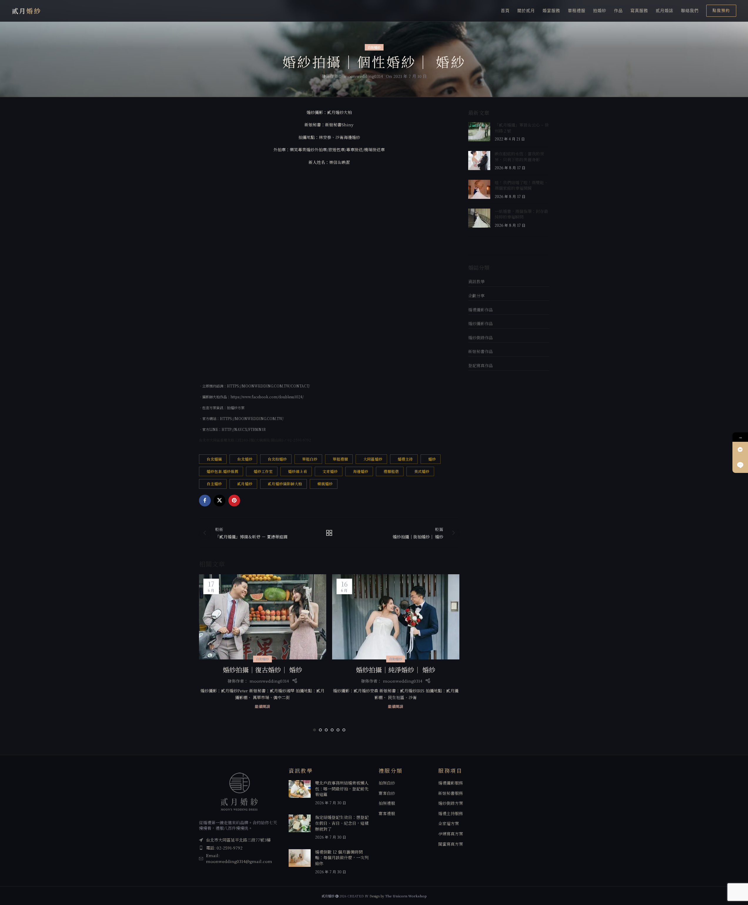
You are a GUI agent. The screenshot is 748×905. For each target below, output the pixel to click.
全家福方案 (448, 823)
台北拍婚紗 (277, 459)
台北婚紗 (244, 459)
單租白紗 (309, 459)
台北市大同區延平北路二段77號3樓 (238, 840)
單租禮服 (576, 10)
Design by (398, 896)
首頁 (505, 10)
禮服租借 (391, 471)
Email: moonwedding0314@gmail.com (239, 858)
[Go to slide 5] (338, 729)
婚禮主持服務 (450, 813)
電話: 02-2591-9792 (224, 848)
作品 (618, 10)
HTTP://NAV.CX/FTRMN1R (244, 429)
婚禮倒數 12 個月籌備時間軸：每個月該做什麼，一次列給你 (342, 857)
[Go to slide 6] (343, 729)
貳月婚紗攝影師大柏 (285, 483)
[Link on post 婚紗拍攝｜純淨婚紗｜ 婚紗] (395, 616)
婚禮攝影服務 (450, 783)
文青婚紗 (330, 471)
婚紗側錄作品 (480, 337)
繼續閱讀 (262, 706)
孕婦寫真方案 (450, 834)
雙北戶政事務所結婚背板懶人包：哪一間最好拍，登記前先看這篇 (342, 788)
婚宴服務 (551, 10)
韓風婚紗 (325, 483)
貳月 (26, 10)
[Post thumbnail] (479, 132)
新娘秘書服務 (450, 793)
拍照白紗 (387, 783)
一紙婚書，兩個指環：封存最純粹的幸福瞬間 (521, 214)
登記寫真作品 (480, 365)
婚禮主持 (405, 459)
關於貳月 (526, 10)
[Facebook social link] (205, 500)
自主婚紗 (214, 483)
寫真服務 (639, 10)
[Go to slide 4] (332, 729)
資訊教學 (476, 281)
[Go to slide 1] (314, 729)
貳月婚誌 (664, 10)
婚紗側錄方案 (450, 803)
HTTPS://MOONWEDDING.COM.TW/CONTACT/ (268, 385)
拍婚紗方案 (236, 407)
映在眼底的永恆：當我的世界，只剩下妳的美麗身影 (519, 156)
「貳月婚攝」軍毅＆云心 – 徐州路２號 (522, 128)
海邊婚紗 (360, 471)
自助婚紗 (374, 47)
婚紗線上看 (297, 471)
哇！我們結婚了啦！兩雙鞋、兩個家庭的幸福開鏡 (521, 185)
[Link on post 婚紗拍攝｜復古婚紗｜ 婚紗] (262, 616)
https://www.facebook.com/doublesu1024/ (267, 396)
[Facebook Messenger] (740, 449)
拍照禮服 (387, 803)
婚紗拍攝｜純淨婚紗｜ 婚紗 (395, 669)
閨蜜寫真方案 (450, 844)
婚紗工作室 (263, 471)
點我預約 (721, 10)
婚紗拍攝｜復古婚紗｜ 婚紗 (262, 669)
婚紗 (432, 459)
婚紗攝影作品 (480, 323)
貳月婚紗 (244, 483)
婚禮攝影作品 (480, 310)
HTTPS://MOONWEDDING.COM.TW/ (252, 418)
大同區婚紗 (372, 459)
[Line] (740, 465)
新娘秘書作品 (480, 351)
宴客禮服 (387, 813)
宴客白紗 (387, 793)
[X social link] (219, 500)
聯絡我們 (690, 10)
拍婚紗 (599, 10)
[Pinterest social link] (234, 500)
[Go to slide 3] (326, 729)
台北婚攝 (214, 459)
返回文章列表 (329, 533)
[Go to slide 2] (320, 729)
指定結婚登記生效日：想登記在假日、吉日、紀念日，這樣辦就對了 (342, 823)
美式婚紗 (421, 471)
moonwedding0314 (363, 76)
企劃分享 (476, 295)
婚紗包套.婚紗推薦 (222, 471)
